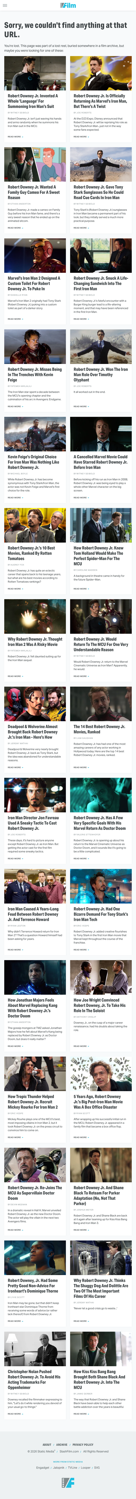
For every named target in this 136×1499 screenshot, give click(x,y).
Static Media (46, 1451)
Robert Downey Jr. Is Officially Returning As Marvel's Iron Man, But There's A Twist (100, 101)
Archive (61, 1445)
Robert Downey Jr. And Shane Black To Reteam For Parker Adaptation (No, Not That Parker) (99, 1195)
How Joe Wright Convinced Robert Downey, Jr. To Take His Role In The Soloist (100, 1005)
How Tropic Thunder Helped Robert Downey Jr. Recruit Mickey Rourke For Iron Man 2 (33, 1102)
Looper (85, 1468)
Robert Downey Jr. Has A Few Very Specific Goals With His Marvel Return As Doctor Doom (100, 823)
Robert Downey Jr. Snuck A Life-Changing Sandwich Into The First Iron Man (101, 283)
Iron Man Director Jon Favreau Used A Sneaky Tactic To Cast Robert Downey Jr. (33, 823)
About (47, 1445)
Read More (14, 136)
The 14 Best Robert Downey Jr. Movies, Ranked (99, 729)
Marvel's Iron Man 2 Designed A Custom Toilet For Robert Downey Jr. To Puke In (34, 283)
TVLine (72, 1468)
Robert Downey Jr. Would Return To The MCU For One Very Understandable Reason (101, 644)
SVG (97, 1468)
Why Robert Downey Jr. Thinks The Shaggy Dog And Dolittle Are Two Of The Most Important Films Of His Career (101, 1288)
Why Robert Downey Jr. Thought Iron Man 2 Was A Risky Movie (35, 642)
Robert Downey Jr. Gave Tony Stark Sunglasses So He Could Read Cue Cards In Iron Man (99, 192)
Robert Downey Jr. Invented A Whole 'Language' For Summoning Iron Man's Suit (33, 101)
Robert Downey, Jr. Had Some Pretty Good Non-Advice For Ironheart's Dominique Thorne (33, 1286)
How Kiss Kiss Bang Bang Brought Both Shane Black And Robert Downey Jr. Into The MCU (99, 1379)
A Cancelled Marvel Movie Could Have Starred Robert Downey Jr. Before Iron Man (101, 462)
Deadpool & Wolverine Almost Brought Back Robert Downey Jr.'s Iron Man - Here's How (33, 732)
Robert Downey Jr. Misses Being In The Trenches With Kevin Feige (35, 375)
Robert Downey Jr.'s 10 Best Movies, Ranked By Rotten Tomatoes (31, 553)
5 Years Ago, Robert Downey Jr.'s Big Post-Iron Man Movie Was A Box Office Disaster (98, 1102)
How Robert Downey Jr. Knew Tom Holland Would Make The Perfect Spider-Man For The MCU (98, 556)
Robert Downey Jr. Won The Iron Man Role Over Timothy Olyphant (101, 375)
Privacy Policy (83, 1445)
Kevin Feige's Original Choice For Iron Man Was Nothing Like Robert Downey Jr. (33, 462)
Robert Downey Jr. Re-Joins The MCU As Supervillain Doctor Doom (35, 1193)
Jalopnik (58, 1468)
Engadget (42, 1468)
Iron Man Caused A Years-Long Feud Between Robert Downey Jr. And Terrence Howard (33, 914)
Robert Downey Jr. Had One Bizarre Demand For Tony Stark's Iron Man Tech (101, 914)
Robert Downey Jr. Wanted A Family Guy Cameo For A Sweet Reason (34, 192)
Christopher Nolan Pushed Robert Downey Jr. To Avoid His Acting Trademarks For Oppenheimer (34, 1379)
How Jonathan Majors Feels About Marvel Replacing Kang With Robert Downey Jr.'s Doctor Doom (32, 1008)
